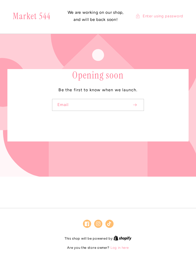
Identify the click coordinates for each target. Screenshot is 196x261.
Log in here (120, 248)
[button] (159, 16)
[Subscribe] (135, 105)
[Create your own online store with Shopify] (122, 238)
